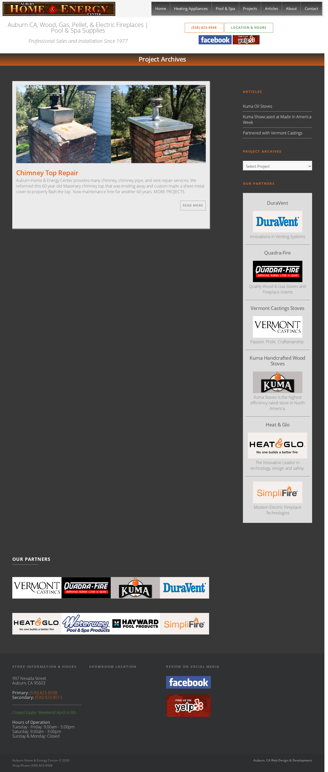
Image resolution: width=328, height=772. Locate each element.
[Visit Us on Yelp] (188, 715)
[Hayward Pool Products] (135, 624)
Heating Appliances (191, 8)
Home (160, 8)
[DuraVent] (184, 588)
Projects (250, 8)
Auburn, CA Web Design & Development (282, 760)
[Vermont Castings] (36, 588)
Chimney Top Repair (47, 172)
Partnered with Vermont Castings (272, 133)
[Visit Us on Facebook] (188, 687)
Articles (271, 8)
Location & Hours (248, 27)
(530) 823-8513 (48, 697)
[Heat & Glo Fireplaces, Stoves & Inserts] (36, 624)
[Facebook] (215, 43)
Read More (193, 205)
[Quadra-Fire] (86, 588)
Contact (311, 8)
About (291, 8)
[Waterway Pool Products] (86, 624)
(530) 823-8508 (204, 27)
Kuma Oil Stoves (257, 106)
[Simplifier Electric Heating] (277, 501)
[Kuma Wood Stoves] (135, 588)
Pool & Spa (225, 8)
